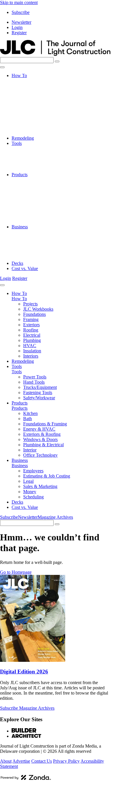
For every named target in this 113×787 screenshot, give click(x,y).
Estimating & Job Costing (46, 237)
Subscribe (21, 12)
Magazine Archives (55, 517)
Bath (27, 185)
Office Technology (40, 221)
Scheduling (33, 258)
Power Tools (34, 148)
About (6, 761)
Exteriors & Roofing (42, 200)
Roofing (30, 106)
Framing (31, 96)
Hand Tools (34, 153)
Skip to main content (19, 2)
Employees (33, 231)
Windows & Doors (40, 205)
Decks (17, 263)
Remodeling (23, 138)
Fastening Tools (37, 164)
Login (17, 27)
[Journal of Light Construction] (55, 54)
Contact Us (41, 761)
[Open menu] (2, 67)
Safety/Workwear (39, 169)
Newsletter (21, 22)
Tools (17, 143)
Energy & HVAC (39, 195)
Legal (28, 242)
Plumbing (32, 117)
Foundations (34, 91)
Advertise (21, 761)
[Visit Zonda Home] (26, 779)
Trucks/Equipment (40, 158)
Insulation (32, 127)
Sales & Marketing (40, 247)
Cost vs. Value (25, 268)
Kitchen (30, 179)
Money (29, 252)
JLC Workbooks (38, 85)
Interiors (30, 132)
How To (19, 75)
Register (19, 32)
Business (20, 226)
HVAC (29, 122)
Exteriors (31, 101)
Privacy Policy (66, 761)
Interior (30, 216)
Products (20, 174)
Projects (30, 80)
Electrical (31, 112)
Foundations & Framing (45, 190)
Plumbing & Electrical (43, 211)
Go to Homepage (16, 572)
